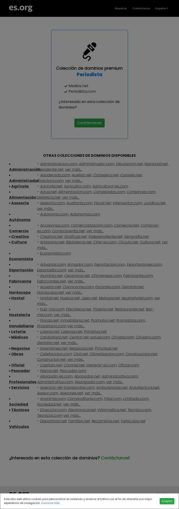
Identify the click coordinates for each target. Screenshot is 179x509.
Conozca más (50, 503)
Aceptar (167, 501)
